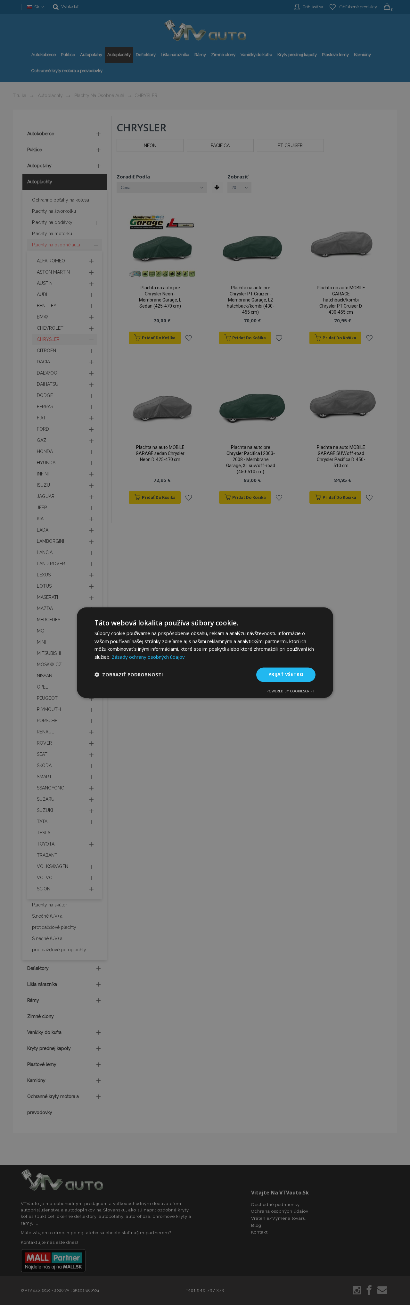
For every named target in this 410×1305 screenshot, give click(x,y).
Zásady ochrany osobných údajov (148, 657)
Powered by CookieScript (290, 691)
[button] (128, 674)
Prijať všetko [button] (285, 674)
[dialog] (205, 652)
